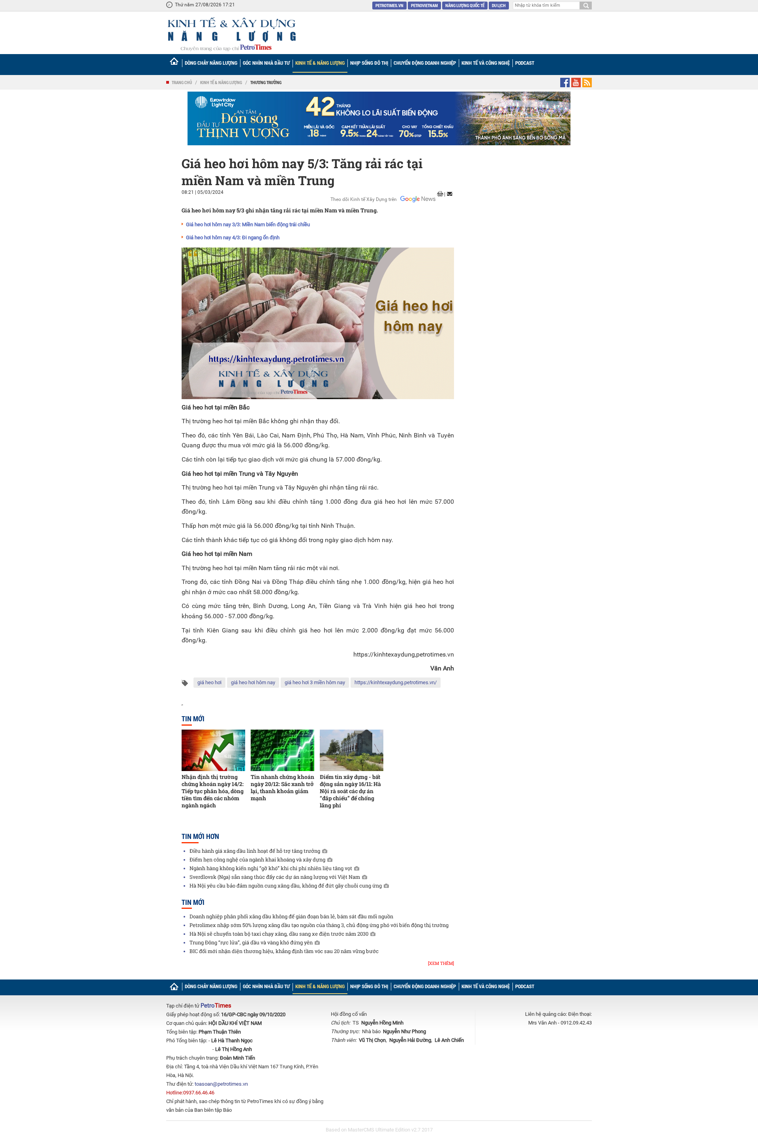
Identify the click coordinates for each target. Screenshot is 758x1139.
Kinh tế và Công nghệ (486, 62)
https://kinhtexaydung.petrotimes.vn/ (396, 682)
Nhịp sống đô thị (369, 62)
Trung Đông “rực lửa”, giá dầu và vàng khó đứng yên (251, 942)
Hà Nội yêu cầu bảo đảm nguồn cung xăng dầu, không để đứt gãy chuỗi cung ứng (286, 885)
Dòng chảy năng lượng (211, 62)
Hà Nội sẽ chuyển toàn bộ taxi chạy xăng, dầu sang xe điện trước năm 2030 (279, 933)
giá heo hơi (209, 682)
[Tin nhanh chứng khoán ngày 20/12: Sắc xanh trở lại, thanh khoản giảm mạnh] (282, 750)
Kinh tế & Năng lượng (320, 62)
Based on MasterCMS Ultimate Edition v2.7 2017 (379, 1130)
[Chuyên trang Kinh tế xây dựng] (231, 34)
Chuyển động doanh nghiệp (425, 62)
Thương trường (265, 82)
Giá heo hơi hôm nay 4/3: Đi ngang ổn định (233, 237)
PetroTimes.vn (389, 5)
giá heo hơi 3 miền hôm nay (315, 682)
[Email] (449, 194)
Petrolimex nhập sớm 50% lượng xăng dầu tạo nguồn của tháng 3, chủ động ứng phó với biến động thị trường (319, 925)
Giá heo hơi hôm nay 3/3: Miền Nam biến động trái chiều (248, 224)
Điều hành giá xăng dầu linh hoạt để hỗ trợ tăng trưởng (255, 850)
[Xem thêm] (441, 963)
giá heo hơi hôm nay (253, 682)
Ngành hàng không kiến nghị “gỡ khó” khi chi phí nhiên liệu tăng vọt (271, 868)
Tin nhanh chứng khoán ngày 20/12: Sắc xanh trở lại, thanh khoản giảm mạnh (282, 787)
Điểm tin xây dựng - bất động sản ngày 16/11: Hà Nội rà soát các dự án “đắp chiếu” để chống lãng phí (350, 791)
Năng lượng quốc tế (464, 5)
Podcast (524, 62)
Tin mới (193, 718)
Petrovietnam (424, 5)
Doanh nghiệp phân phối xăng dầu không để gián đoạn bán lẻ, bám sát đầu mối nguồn (291, 916)
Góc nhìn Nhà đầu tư (266, 62)
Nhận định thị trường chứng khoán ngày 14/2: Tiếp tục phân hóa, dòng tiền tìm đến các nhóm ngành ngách (213, 791)
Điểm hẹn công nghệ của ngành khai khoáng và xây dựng (257, 859)
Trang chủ (182, 82)
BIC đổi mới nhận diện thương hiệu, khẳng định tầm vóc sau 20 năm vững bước (284, 951)
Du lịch (499, 5)
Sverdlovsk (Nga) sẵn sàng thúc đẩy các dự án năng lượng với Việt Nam (275, 876)
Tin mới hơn (200, 836)
